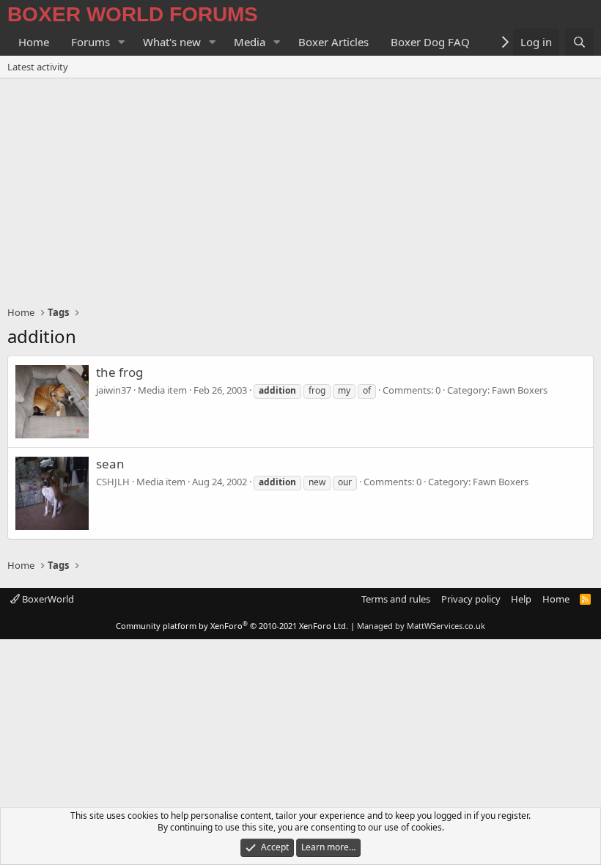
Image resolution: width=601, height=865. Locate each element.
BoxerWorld (47, 599)
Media (249, 41)
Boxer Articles (333, 41)
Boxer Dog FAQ (430, 41)
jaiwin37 (113, 390)
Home (33, 41)
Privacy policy (471, 599)
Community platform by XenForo (232, 625)
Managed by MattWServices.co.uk (421, 625)
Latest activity (37, 66)
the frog (119, 372)
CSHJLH (113, 481)
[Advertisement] (300, 188)
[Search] (579, 42)
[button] (121, 42)
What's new (172, 41)
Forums (90, 41)
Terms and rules (395, 599)
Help (521, 599)
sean (110, 463)
